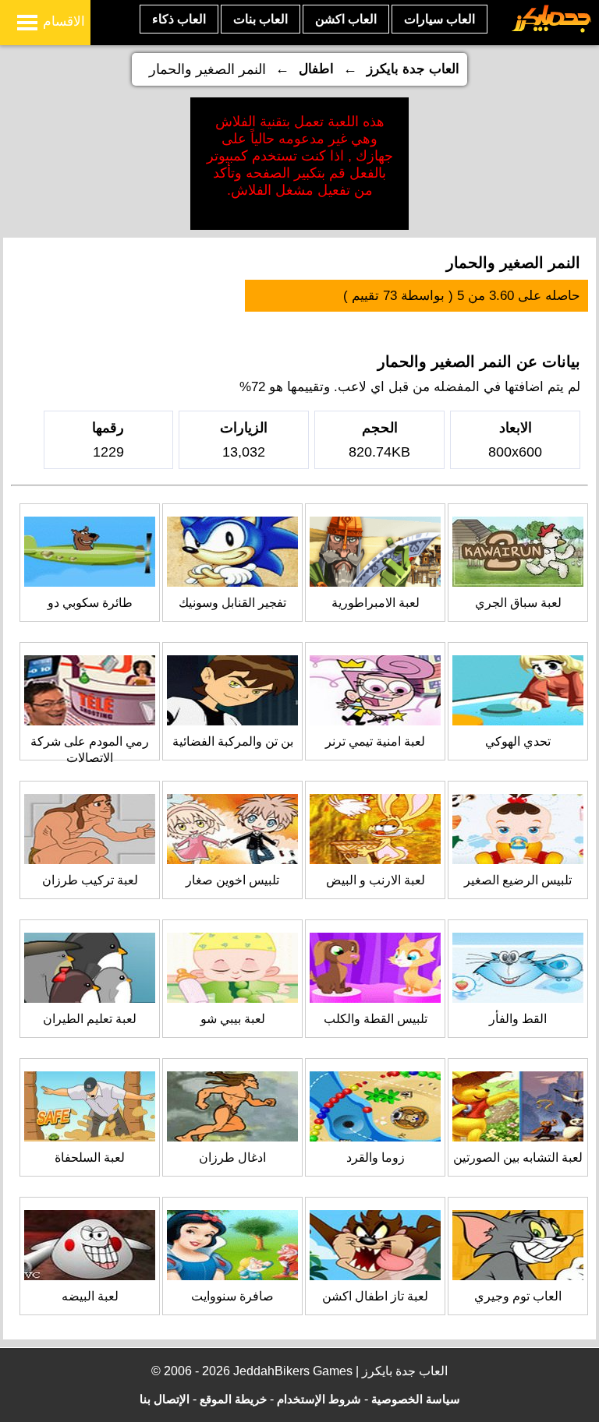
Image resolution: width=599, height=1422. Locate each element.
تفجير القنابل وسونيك (232, 602)
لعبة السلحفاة (90, 1157)
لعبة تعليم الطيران (89, 1018)
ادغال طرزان (232, 1157)
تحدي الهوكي (518, 741)
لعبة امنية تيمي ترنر (375, 741)
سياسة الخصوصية (415, 1399)
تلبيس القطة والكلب (375, 1018)
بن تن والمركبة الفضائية (232, 741)
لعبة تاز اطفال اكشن (375, 1296)
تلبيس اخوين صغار (232, 880)
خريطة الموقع (233, 1399)
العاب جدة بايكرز (413, 69)
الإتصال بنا (165, 1399)
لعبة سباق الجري (518, 602)
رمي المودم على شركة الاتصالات (89, 749)
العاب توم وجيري (518, 1296)
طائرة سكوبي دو (90, 602)
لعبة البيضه (90, 1296)
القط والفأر (518, 1018)
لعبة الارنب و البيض (375, 880)
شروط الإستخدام (319, 1399)
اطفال (316, 69)
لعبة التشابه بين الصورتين (518, 1157)
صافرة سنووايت (232, 1296)
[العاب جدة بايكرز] (552, 30)
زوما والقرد (375, 1157)
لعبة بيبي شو (232, 1018)
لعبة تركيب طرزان (90, 880)
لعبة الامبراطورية (375, 602)
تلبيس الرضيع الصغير (518, 880)
